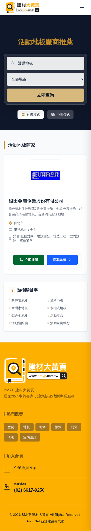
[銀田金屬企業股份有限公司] (45, 175)
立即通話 (31, 260)
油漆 (58, 427)
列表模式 (33, 114)
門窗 (74, 427)
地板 (26, 427)
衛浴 (42, 427)
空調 (10, 427)
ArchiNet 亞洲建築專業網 (45, 521)
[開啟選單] (82, 7)
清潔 (10, 437)
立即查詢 (45, 95)
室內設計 (29, 437)
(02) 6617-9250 (29, 490)
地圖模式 (63, 114)
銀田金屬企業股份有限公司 (36, 201)
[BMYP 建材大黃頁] (22, 7)
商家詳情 (59, 260)
